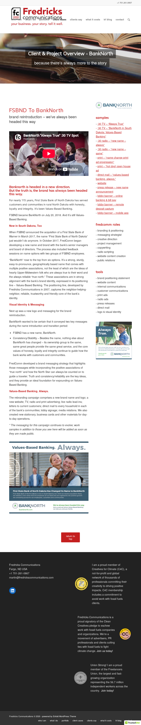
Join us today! (105, 651)
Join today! (107, 690)
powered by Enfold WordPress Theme (59, 716)
